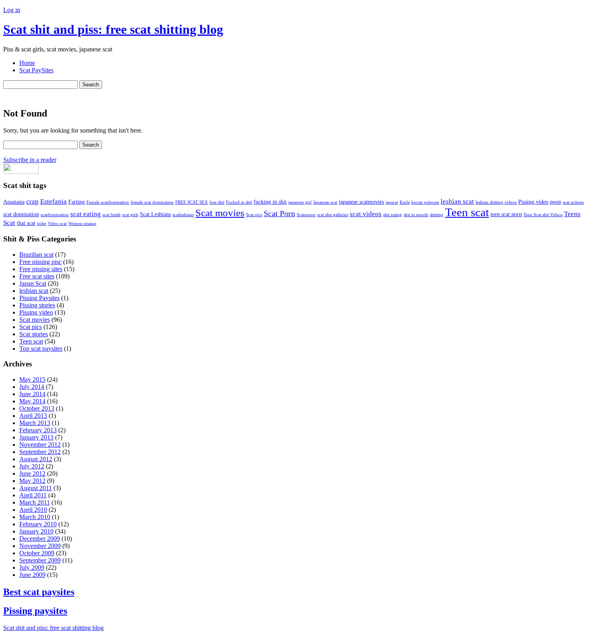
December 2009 (39, 538)
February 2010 (38, 524)
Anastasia (14, 201)
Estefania (53, 201)
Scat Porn (279, 213)
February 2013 (38, 430)
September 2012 (40, 451)
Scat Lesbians (155, 214)
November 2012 (40, 444)
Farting (76, 201)
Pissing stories (37, 305)
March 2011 (34, 502)
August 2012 (35, 459)
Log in (11, 9)
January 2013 (36, 437)
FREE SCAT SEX (191, 202)
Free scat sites (36, 276)
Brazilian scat (36, 254)
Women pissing (82, 223)
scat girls (130, 215)
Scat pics (254, 215)
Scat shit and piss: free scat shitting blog (113, 29)
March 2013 (34, 422)
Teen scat (467, 212)
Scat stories (33, 334)
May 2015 (32, 379)
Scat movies (219, 212)
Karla (405, 202)
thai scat (26, 223)
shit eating (392, 215)
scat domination (21, 214)
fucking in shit (270, 201)
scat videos (366, 214)
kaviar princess (425, 202)
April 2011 (33, 495)
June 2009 (32, 574)
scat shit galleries (332, 215)
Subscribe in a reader (29, 159)
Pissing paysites (35, 610)
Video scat (57, 223)
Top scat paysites (40, 348)
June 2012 (32, 473)
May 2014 (32, 401)
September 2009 (40, 560)
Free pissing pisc (40, 261)
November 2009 (40, 545)
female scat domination (152, 202)
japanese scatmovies (361, 201)
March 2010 (34, 516)
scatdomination (55, 215)
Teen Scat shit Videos (542, 215)
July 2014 (31, 386)
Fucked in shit (239, 202)
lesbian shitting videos (496, 202)
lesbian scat (457, 201)
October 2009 (36, 553)
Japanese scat (325, 202)
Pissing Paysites (39, 297)
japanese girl (300, 202)
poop (555, 201)
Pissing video (533, 201)
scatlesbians (183, 215)
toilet (41, 223)
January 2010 (36, 531)
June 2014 (32, 394)
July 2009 (31, 567)
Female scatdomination (107, 202)
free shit (216, 202)
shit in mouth (416, 215)
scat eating (85, 214)
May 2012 (32, 480)
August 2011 (35, 488)
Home (27, 62)
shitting (436, 215)
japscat (392, 202)
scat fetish (112, 215)
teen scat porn (506, 214)
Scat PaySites (36, 70)
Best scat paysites (38, 592)
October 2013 (36, 408)
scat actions (573, 202)
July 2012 (31, 466)
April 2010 (33, 509)
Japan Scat (32, 283)
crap (32, 201)
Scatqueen (306, 215)
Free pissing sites (40, 269)
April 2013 (33, 415)
